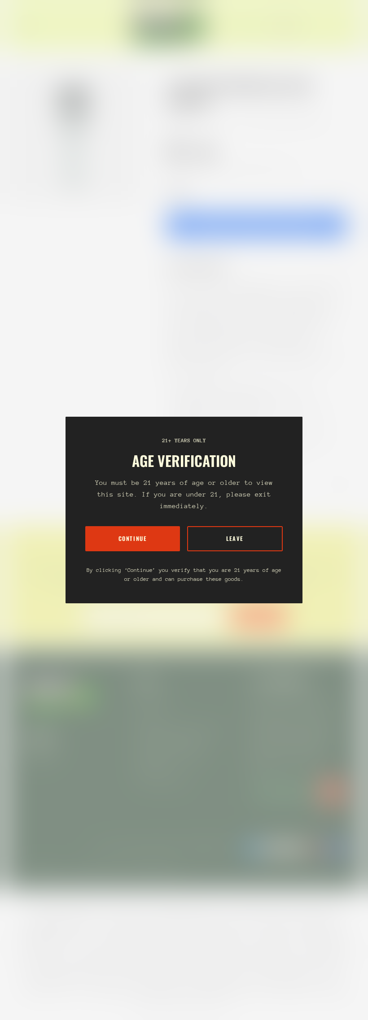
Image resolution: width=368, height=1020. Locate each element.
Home (176, 120)
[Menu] (29, 26)
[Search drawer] (323, 26)
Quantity (177, 192)
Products (208, 120)
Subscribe (259, 615)
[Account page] (334, 26)
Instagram (39, 755)
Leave (235, 538)
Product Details (204, 266)
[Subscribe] (332, 791)
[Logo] (169, 26)
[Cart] (344, 26)
